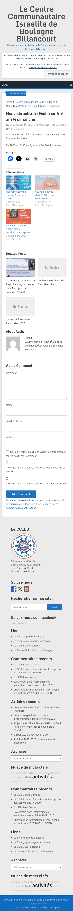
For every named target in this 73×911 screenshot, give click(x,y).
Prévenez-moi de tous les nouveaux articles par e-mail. (36, 483)
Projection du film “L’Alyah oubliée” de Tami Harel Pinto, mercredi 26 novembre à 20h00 (37, 726)
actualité (56, 778)
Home (9, 101)
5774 (13, 778)
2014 (36, 773)
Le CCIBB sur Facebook (27, 645)
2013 (31, 772)
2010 (13, 773)
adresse (28, 781)
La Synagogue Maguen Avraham (32, 641)
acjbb (18, 777)
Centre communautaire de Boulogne (35, 101)
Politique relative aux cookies (43, 67)
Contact (35, 664)
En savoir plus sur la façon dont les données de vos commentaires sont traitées (36, 504)
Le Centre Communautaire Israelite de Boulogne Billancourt (36, 24)
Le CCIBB (18, 124)
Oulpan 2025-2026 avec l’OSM (31, 734)
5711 (46, 773)
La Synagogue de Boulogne (29, 636)
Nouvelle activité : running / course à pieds (16, 195)
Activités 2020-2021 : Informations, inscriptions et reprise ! (18, 229)
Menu (5, 84)
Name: (9, 404)
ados (22, 781)
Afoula (42, 781)
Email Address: (14, 421)
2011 (18, 772)
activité (27, 777)
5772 (51, 773)
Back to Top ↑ (51, 907)
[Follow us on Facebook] (13, 589)
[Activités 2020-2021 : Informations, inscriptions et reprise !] (18, 216)
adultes (36, 781)
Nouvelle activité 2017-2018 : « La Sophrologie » (44, 195)
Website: (10, 437)
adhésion (15, 781)
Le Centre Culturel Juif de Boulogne (33, 650)
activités (42, 777)
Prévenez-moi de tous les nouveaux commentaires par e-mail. (36, 469)
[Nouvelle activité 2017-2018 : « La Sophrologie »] (47, 182)
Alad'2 (48, 781)
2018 (41, 773)
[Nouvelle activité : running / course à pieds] (18, 182)
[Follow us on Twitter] (20, 589)
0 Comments (17, 129)
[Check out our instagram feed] (26, 589)
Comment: (11, 372)
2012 (24, 773)
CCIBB (15, 623)
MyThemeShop (33, 907)
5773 (56, 773)
